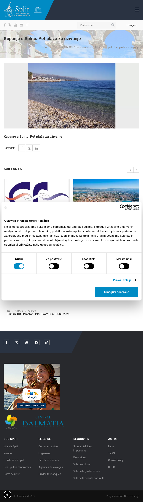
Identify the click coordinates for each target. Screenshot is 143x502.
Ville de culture (81, 464)
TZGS (111, 453)
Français (131, 25)
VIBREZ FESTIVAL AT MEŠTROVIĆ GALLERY (33, 314)
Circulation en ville (49, 460)
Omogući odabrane (116, 292)
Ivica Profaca (83, 47)
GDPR (111, 467)
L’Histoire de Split (14, 460)
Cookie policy (115, 460)
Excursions (79, 457)
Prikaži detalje (122, 280)
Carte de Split (12, 474)
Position (8, 453)
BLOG (69, 47)
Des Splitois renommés (17, 467)
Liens (111, 446)
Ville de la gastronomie (86, 471)
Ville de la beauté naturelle (88, 478)
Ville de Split (11, 446)
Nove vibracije (131, 496)
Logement (45, 453)
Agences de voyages (51, 467)
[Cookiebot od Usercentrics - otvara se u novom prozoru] (122, 207)
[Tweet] (29, 148)
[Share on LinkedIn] (36, 148)
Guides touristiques (50, 474)
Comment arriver (49, 446)
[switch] (54, 266)
